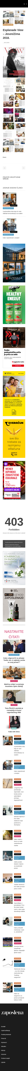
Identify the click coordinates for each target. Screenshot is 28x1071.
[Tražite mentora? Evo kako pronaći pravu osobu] (8, 878)
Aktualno (3, 1046)
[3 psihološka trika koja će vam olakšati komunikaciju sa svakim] (9, 198)
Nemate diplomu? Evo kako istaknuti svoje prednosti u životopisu (19, 821)
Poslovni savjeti (5, 1058)
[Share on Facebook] (7, 157)
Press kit (3, 1038)
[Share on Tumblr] (15, 157)
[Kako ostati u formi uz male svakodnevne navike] (8, 835)
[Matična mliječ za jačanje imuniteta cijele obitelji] (14, 672)
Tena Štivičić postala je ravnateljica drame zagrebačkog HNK (14, 710)
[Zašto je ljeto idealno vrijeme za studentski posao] (8, 855)
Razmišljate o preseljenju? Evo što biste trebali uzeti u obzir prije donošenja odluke (19, 907)
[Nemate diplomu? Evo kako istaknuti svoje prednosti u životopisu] (8, 810)
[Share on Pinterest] (17, 157)
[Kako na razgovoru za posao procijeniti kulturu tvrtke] (8, 987)
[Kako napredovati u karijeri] (9, 225)
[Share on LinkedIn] (13, 157)
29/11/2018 (6, 42)
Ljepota (3, 1062)
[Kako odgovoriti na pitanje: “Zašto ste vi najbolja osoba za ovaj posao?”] (14, 646)
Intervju (3, 1050)
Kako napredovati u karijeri (11, 238)
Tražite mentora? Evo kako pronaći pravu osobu (19, 886)
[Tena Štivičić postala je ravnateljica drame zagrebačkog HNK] (14, 696)
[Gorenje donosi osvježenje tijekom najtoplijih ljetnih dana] (8, 942)
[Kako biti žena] (14, 722)
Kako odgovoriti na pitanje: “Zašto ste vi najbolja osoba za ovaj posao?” (14, 660)
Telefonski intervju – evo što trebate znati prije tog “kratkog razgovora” (19, 973)
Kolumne (3, 1054)
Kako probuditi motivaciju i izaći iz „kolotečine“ (19, 930)
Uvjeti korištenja (5, 1030)
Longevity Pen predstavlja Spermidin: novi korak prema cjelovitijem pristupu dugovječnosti (19, 794)
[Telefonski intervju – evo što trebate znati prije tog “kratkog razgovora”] (8, 962)
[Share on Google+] (11, 157)
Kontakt (3, 1026)
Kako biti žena (14, 732)
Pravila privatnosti (6, 1034)
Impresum (4, 1042)
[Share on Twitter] (9, 157)
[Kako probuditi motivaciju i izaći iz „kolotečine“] (8, 921)
